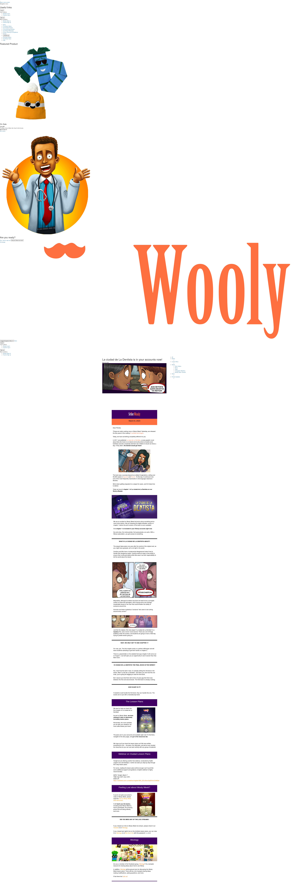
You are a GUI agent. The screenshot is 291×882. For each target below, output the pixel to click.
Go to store (2, 131)
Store (4, 24)
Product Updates (176, 377)
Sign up (2, 17)
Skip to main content (5, 2)
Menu (7, 341)
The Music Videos (7, 26)
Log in (2, 10)
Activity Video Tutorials (180, 372)
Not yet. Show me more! (17, 240)
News (173, 374)
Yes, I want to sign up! (5, 240)
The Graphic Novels (8, 27)
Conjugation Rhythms (180, 371)
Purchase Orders (7, 37)
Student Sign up (7, 21)
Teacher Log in (6, 15)
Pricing (4, 33)
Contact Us (6, 35)
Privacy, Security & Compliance (10, 32)
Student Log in (6, 13)
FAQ (4, 40)
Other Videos (178, 366)
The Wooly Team (7, 38)
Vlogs (176, 369)
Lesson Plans (175, 361)
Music (176, 367)
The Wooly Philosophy (8, 30)
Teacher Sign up (7, 22)
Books (173, 358)
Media (173, 364)
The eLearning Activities (9, 29)
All (172, 357)
